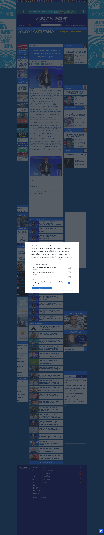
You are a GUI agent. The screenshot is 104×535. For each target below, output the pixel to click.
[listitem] (52, 264)
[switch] (69, 268)
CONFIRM (41, 288)
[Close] (76, 245)
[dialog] (52, 267)
